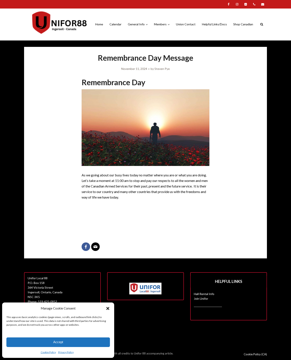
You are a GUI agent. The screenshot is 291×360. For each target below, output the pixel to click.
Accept (58, 342)
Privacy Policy (66, 352)
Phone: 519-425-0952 (42, 301)
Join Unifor (201, 298)
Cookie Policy (48, 352)
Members (160, 24)
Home (99, 24)
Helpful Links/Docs (214, 24)
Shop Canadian (243, 24)
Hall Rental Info (204, 294)
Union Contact (186, 24)
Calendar (115, 24)
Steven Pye (162, 69)
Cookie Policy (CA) (255, 354)
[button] (108, 308)
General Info (136, 24)
